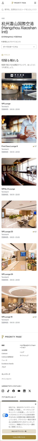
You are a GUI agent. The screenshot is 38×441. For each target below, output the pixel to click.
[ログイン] (3, 3)
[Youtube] (19, 391)
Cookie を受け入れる (19, 437)
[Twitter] (29, 391)
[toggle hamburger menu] (35, 3)
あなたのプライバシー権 (19, 431)
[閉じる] (35, 404)
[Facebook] (13, 391)
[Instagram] (3, 391)
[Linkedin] (24, 391)
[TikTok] (8, 391)
